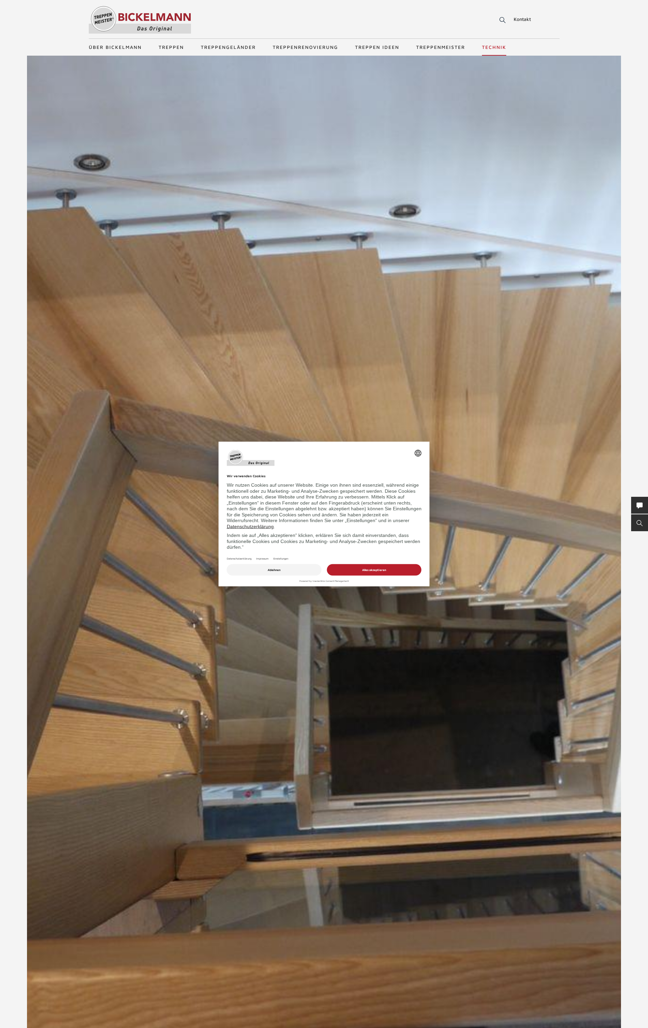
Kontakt (522, 19)
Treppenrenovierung (305, 47)
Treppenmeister (440, 47)
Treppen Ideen (377, 47)
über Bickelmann (115, 47)
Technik (494, 47)
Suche (501, 20)
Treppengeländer (228, 47)
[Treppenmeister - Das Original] (140, 20)
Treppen (171, 47)
